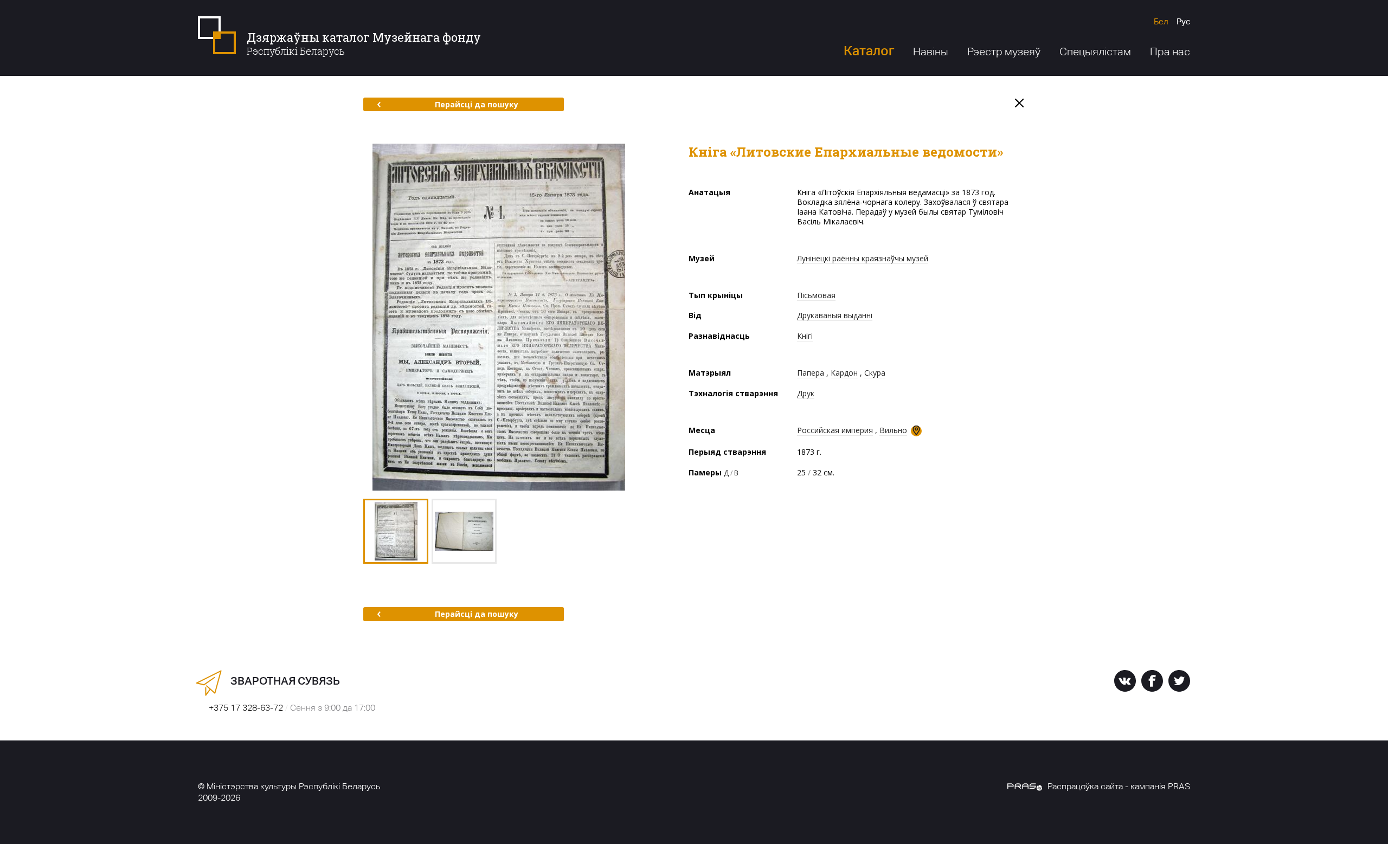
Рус (1183, 21)
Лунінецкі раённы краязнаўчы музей (862, 258)
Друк (805, 393)
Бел (1161, 21)
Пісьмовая (816, 295)
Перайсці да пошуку (476, 104)
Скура (874, 373)
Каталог (869, 50)
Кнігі (805, 336)
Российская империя (835, 430)
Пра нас (1170, 51)
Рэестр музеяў (1003, 51)
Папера (810, 373)
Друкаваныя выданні (834, 315)
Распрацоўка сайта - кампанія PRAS (1119, 786)
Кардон (844, 373)
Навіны (930, 51)
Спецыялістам (1095, 51)
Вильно (893, 430)
